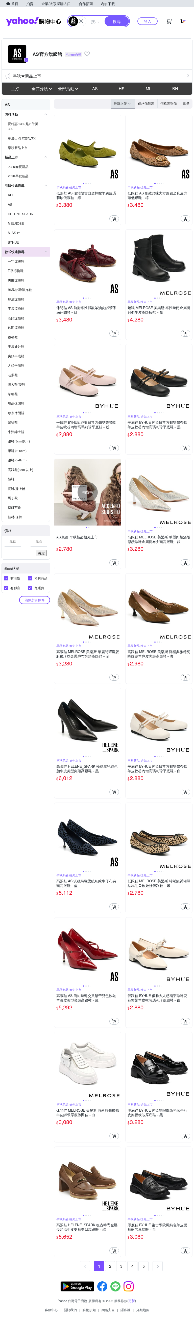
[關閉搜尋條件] (81, 21)
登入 (147, 21)
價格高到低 (168, 103)
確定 (41, 553)
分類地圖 (142, 1309)
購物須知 (89, 1309)
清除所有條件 (34, 599)
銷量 (186, 103)
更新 (131, 1300)
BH (175, 88)
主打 (15, 88)
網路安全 (108, 1309)
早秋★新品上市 (27, 76)
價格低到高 (146, 103)
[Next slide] (117, 148)
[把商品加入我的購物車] (114, 218)
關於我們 (70, 1309)
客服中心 (51, 1309)
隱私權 (125, 1309)
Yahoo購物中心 (33, 21)
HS (122, 88)
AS (95, 88)
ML (148, 88)
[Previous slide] (57, 148)
